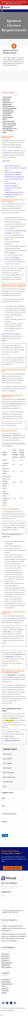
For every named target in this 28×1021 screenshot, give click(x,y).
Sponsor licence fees (8, 121)
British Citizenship (8, 772)
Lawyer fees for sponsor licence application (9, 126)
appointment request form (12, 740)
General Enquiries (6, 982)
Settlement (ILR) (8, 782)
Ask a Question (5, 979)
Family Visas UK (7, 759)
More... (5, 786)
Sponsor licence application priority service (8, 117)
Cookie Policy (5, 990)
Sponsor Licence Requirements (7, 98)
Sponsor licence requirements (12, 166)
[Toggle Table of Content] (15, 95)
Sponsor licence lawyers (9, 123)
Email (4, 806)
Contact (3, 986)
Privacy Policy (5, 988)
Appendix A (19, 147)
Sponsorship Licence (9, 777)
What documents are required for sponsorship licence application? (9, 108)
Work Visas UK (7, 754)
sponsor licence (16, 936)
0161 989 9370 (7, 153)
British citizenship (10, 938)
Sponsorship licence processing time (8, 113)
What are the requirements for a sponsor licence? (8, 102)
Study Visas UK (7, 768)
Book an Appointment (7, 984)
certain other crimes (16, 259)
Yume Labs (11, 1010)
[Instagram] (7, 1003)
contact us (17, 275)
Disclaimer (4, 993)
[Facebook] (3, 1003)
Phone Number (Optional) (9, 814)
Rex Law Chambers (9, 883)
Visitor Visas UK (7, 763)
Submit (5, 835)
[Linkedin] (15, 1003)
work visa (19, 934)
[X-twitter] (11, 1003)
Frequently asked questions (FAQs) (14, 192)
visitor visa (8, 936)
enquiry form (9, 656)
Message (5, 821)
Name (4, 798)
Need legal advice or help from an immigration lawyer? (10, 130)
